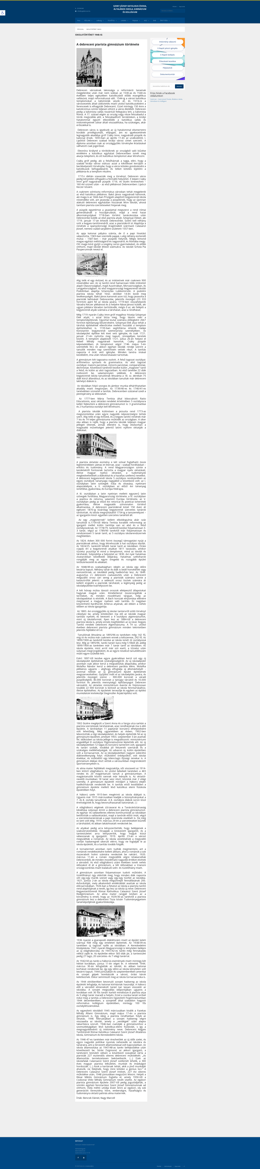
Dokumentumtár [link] (167, 74)
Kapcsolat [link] (182, 6)
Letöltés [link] (123, 20)
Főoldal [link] (159, 1166)
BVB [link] (154, 20)
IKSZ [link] (145, 20)
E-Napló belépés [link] (167, 55)
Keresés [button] (179, 86)
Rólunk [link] (175, 6)
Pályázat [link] (135, 20)
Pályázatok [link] (167, 68)
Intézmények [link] (168, 1166)
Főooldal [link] (80, 29)
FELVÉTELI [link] (111, 20)
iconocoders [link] (89, 1166)
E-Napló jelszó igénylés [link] (168, 48)
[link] (2, 12)
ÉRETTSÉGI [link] (164, 20)
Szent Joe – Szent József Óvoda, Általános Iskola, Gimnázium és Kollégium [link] (166, 100)
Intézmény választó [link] (167, 41)
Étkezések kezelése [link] (167, 61)
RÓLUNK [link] (87, 20)
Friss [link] (78, 20)
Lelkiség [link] (99, 20)
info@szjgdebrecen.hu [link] (83, 11)
